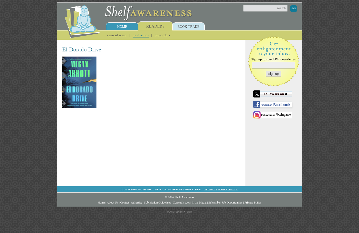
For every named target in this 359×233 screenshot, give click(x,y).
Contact (124, 202)
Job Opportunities (232, 202)
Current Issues (181, 202)
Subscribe (214, 202)
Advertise (136, 202)
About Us (112, 202)
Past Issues (141, 34)
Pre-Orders (162, 34)
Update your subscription (221, 189)
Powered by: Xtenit (179, 212)
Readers (155, 26)
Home (122, 26)
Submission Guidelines (157, 202)
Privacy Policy (252, 202)
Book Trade (189, 26)
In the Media (199, 202)
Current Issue (117, 34)
